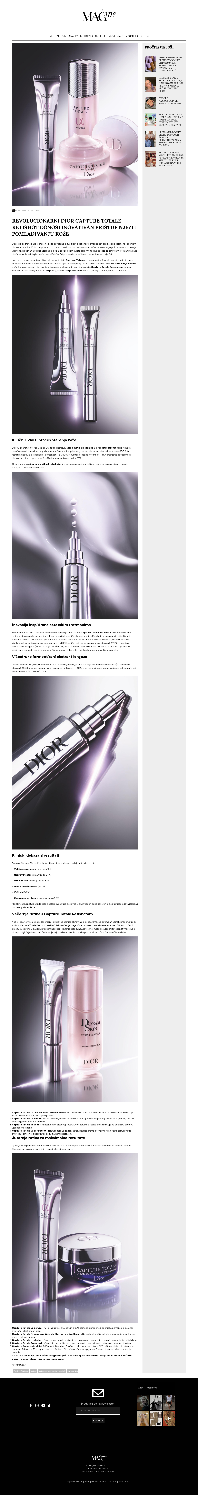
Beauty (73, 35)
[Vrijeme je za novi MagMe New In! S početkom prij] (156, 1418)
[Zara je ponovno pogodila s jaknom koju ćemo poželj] (169, 1418)
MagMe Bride (133, 35)
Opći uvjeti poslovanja (94, 1481)
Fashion (61, 35)
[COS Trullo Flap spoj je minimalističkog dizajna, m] (156, 1402)
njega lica (73, 1371)
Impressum (73, 1481)
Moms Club (116, 35)
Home (49, 35)
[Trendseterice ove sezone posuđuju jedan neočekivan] (169, 1402)
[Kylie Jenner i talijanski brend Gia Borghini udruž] (143, 1418)
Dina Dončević (22, 211)
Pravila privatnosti (119, 1481)
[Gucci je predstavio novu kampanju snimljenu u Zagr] (143, 1402)
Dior (34, 1371)
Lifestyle (86, 35)
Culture (100, 35)
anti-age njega (21, 1371)
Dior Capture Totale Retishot (52, 1371)
